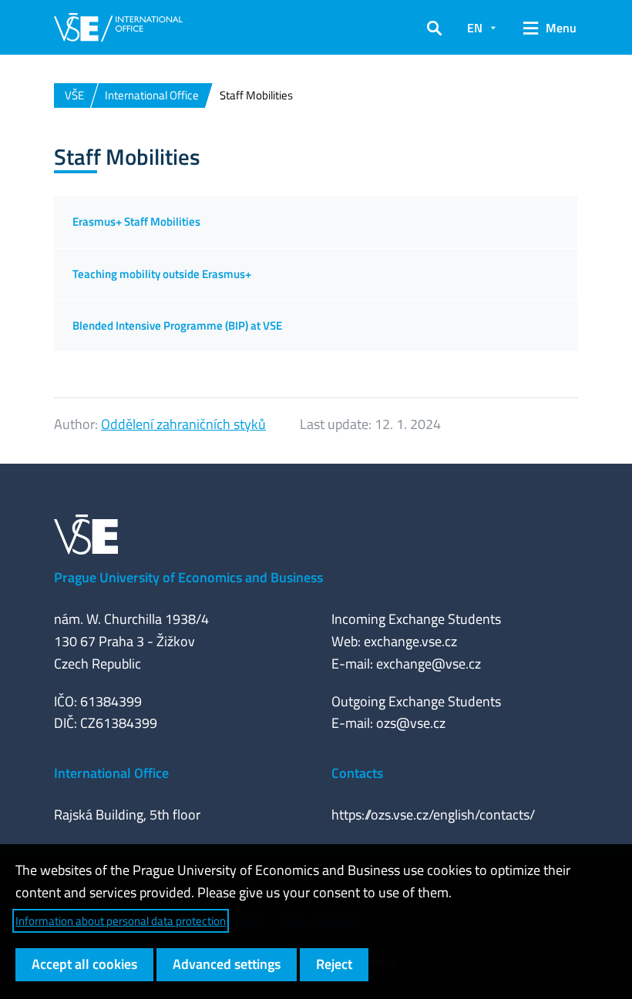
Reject (334, 964)
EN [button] (474, 27)
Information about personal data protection (120, 921)
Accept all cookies (84, 964)
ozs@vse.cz (410, 722)
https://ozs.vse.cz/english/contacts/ (433, 814)
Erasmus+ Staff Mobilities (136, 221)
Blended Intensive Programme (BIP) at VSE (177, 325)
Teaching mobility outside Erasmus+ (161, 274)
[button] (434, 27)
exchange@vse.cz (428, 663)
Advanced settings (227, 964)
